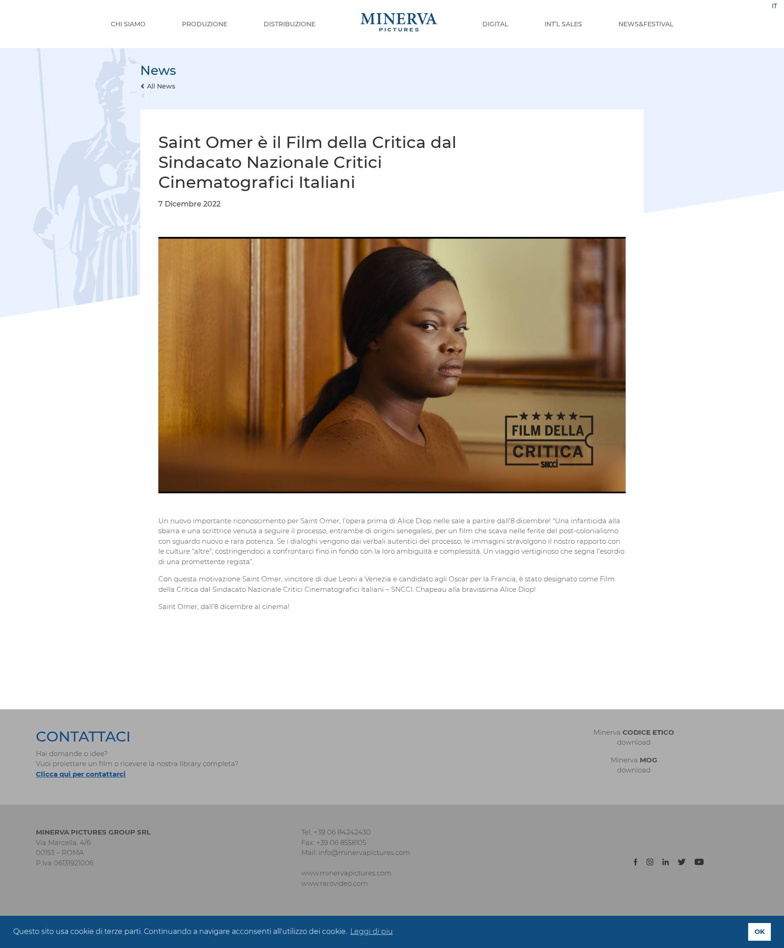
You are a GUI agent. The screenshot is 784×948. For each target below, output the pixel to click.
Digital (495, 24)
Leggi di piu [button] (371, 931)
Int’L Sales (563, 24)
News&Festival (645, 24)
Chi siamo (128, 24)
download (634, 742)
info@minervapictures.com (364, 852)
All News (161, 86)
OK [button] (760, 932)
